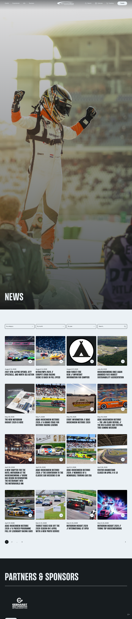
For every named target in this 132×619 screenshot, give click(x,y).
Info (24, 3)
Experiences (15, 3)
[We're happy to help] (129, 614)
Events (7, 3)
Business (31, 3)
